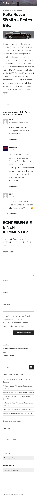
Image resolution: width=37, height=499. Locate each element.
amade (19, 10)
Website (6, 304)
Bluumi (5, 409)
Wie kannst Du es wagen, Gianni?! (22, 392)
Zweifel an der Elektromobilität (21, 409)
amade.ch (10, 2)
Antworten (12, 139)
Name (6, 280)
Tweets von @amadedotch (12, 421)
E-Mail (6, 292)
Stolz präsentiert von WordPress (13, 494)
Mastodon (7, 428)
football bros (7, 386)
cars (8, 104)
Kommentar (8, 251)
